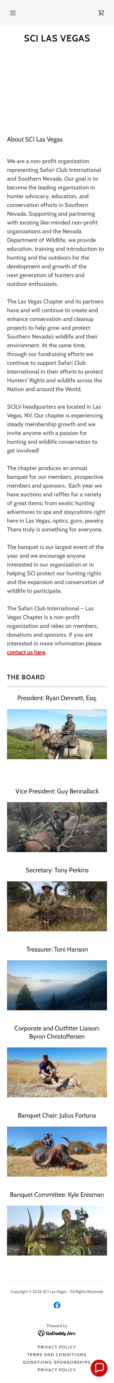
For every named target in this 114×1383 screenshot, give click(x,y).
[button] (13, 13)
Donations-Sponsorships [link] (57, 1362)
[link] (57, 38)
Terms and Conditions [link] (56, 1354)
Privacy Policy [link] (57, 1347)
